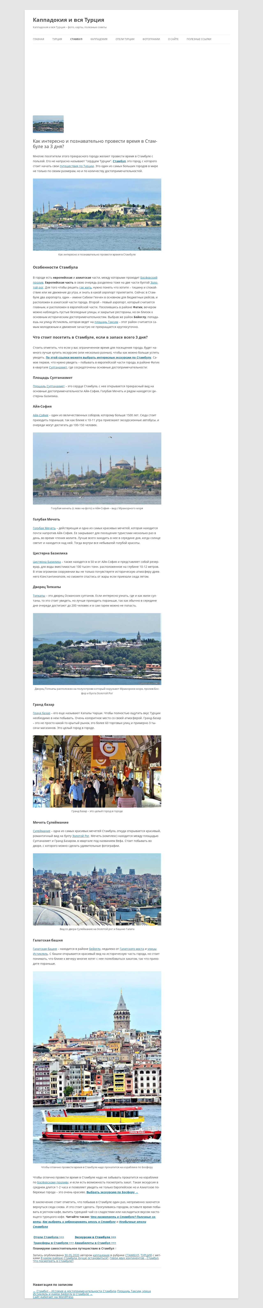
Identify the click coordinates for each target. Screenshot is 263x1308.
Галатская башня (45, 949)
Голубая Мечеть (44, 528)
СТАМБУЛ (76, 39)
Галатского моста (132, 949)
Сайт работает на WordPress (53, 1297)
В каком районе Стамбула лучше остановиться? (74, 1258)
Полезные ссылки (199, 39)
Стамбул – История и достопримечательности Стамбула (74, 1291)
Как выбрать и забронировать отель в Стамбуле (79, 1222)
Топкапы (39, 596)
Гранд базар (41, 713)
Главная (38, 39)
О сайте (173, 39)
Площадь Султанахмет (49, 386)
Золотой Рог (80, 836)
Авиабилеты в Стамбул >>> (95, 1243)
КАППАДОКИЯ (99, 39)
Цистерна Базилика (47, 562)
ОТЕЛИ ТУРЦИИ (125, 39)
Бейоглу (94, 949)
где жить (85, 287)
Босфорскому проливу (52, 1182)
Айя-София (40, 415)
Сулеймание (41, 831)
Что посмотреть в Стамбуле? (53, 1261)
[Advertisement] (131, 74)
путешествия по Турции (77, 166)
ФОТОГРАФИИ (151, 39)
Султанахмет (58, 367)
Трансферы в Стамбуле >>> (53, 1243)
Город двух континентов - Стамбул (134, 1258)
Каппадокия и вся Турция (68, 19)
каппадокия (101, 1255)
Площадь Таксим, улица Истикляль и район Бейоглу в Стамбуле (92, 1292)
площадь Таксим (106, 322)
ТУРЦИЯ (57, 39)
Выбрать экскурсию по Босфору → (112, 1192)
